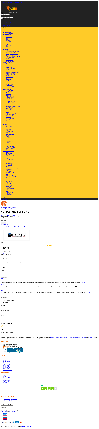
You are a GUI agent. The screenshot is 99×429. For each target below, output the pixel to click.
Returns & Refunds (7, 367)
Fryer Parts (6, 49)
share (2, 225)
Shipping (2, 279)
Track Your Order (17, 4)
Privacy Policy (6, 366)
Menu (2, 29)
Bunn (31, 240)
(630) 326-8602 (16, 2)
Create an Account (10, 22)
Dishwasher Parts (7, 34)
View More (82, 282)
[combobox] (7, 17)
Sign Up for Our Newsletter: (7, 404)
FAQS (2, 278)
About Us (5, 4)
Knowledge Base (7, 362)
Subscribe (3, 407)
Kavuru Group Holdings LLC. (26, 426)
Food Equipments (7, 32)
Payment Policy (6, 364)
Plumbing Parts (6, 124)
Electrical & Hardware (8, 151)
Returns (2, 284)
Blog (4, 359)
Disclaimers (5, 360)
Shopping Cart (6, 381)
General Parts (23, 226)
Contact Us (10, 4)
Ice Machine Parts (7, 89)
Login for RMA (6, 377)
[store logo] (11, 12)
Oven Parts (5, 111)
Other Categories (9, 226)
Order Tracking (6, 380)
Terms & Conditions (7, 370)
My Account (6, 197)
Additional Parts (16, 226)
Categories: (3, 226)
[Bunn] (16, 240)
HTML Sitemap (6, 361)
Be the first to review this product (8, 215)
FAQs (4, 376)
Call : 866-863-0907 (7, 2)
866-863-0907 (7, 399)
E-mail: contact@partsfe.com (27, 2)
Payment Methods (4, 290)
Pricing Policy (6, 365)
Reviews (2, 253)
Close (2, 28)
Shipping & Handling (7, 368)
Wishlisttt (5, 382)
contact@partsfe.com (8, 400)
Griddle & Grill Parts (8, 62)
